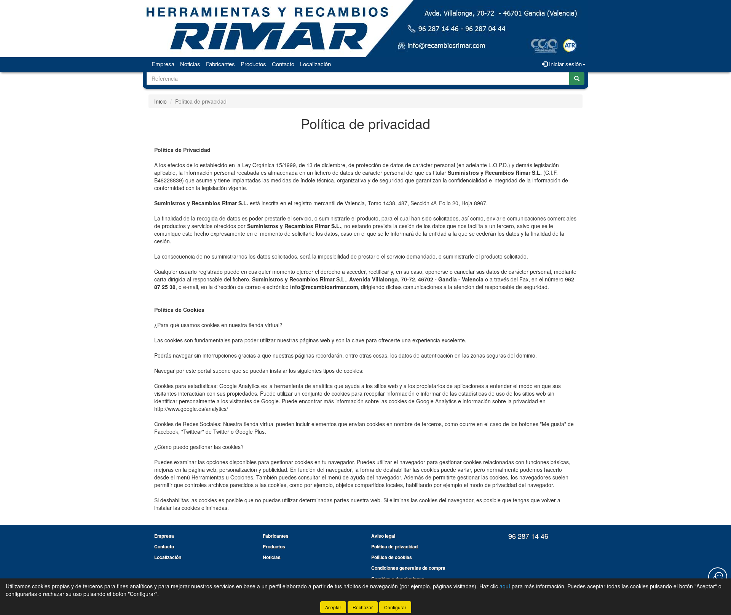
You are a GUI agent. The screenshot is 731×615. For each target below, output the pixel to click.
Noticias (190, 64)
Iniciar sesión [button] (564, 64)
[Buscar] (576, 78)
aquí (505, 586)
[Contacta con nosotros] (717, 576)
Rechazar (363, 607)
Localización (315, 64)
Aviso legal (383, 535)
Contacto (283, 64)
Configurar (395, 607)
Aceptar (333, 607)
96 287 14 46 (528, 536)
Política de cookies (391, 557)
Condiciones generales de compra (408, 567)
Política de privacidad (394, 546)
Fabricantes (220, 64)
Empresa (163, 64)
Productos (253, 64)
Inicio (160, 101)
